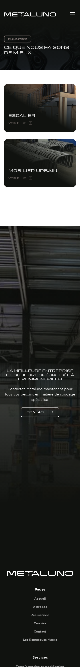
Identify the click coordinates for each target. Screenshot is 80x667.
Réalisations (40, 615)
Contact (40, 631)
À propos (40, 607)
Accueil (40, 598)
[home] (36, 14)
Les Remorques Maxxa (40, 639)
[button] (71, 14)
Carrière (40, 623)
